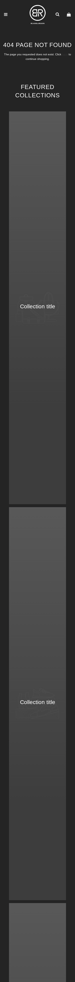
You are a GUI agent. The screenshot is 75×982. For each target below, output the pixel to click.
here (65, 54)
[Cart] (68, 14)
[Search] (57, 14)
